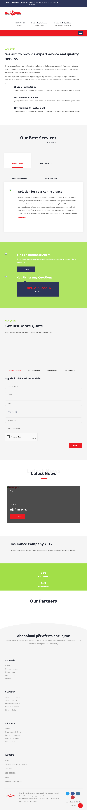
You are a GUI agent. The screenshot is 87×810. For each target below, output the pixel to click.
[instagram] (73, 2)
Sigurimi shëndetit (12, 707)
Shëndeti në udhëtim (12, 703)
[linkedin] (79, 2)
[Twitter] (67, 2)
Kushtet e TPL (54, 2)
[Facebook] (70, 2)
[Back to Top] (80, 805)
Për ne (7, 666)
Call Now (25, 269)
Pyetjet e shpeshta (27, 2)
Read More (22, 218)
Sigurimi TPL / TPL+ (12, 697)
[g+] (76, 2)
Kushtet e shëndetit (12, 735)
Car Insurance (52, 370)
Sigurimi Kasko (10, 710)
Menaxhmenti (10, 672)
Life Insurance (70, 370)
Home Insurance (34, 370)
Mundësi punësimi (41, 2)
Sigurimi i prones (11, 700)
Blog (11, 491)
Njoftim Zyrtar (19, 509)
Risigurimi (32, 5)
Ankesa (8, 729)
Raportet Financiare (12, 2)
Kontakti (8, 678)
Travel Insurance (15, 370)
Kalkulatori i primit (12, 738)
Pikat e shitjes (10, 741)
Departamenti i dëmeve (13, 732)
